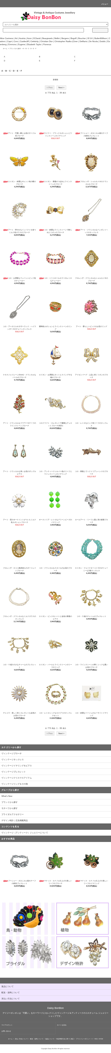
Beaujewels (47, 38)
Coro (16, 41)
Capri (9, 41)
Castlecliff (24, 41)
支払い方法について (21, 1039)
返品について (49, 1039)
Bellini (57, 38)
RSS (96, 1039)
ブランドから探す (15, 48)
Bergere (65, 38)
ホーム (5, 48)
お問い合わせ (6, 1031)
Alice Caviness (6, 38)
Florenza (47, 44)
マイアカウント (7, 1025)
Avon (29, 38)
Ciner (75, 41)
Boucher (82, 38)
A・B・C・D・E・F (29, 48)
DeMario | (84, 41)
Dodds (103, 41)
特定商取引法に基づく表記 (65, 1039)
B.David (36, 38)
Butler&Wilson (100, 38)
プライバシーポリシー (83, 1039)
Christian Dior (46, 41)
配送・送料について (36, 1039)
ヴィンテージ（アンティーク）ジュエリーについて (24, 832)
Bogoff (73, 38)
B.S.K (90, 38)
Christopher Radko (63, 41)
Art (16, 38)
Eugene (21, 44)
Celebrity (34, 41)
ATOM (101, 1039)
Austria (22, 38)
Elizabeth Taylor (34, 44)
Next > (61, 87)
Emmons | (12, 44)
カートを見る (61, 1025)
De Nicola (93, 41)
